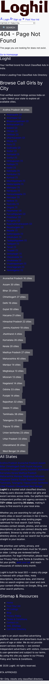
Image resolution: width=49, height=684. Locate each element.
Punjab (23, 479)
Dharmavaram (16, 137)
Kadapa (12, 164)
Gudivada (13, 147)
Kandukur (13, 174)
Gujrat (29, 466)
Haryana (37, 466)
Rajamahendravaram (19, 224)
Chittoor (13, 134)
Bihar (3, 466)
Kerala (15, 473)
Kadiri (11, 167)
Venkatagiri (14, 253)
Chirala (12, 131)
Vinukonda (14, 260)
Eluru (11, 144)
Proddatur (14, 217)
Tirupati (12, 250)
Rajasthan (32, 479)
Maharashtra (7, 476)
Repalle (12, 230)
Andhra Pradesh (9, 463)
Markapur (13, 187)
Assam (42, 463)
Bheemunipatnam (18, 121)
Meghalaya (29, 476)
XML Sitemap (14, 626)
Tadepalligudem (17, 240)
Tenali (11, 247)
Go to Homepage (9, 54)
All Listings (12, 609)
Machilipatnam (16, 181)
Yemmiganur (15, 270)
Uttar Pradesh (7, 486)
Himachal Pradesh (10, 469)
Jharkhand (42, 469)
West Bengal (35, 486)
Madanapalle (15, 184)
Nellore (12, 200)
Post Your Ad (13, 606)
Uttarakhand (22, 486)
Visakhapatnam (16, 263)
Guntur (12, 157)
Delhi (23, 466)
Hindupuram (15, 161)
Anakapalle (14, 114)
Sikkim (41, 479)
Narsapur (13, 197)
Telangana (17, 483)
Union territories (39, 483)
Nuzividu (13, 204)
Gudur (12, 151)
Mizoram (39, 476)
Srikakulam (14, 237)
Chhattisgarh (13, 466)
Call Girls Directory (16, 629)
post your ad (23, 562)
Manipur (18, 476)
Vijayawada (14, 257)
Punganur (13, 220)
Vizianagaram (15, 267)
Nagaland (5, 479)
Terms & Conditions (17, 619)
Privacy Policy (14, 616)
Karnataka (5, 473)
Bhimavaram (15, 124)
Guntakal (13, 154)
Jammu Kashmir (28, 469)
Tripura (27, 483)
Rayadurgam (15, 227)
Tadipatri (13, 243)
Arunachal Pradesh (28, 463)
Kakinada (13, 171)
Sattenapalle (15, 234)
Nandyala (13, 190)
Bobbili (12, 128)
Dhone (12, 141)
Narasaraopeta (16, 194)
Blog (9, 612)
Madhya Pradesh (27, 473)
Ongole (12, 207)
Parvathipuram (16, 214)
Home (10, 602)
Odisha (15, 479)
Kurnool (12, 177)
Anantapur (14, 118)
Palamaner (14, 210)
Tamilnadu (6, 483)
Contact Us (12, 622)
